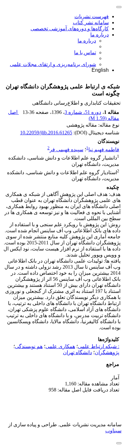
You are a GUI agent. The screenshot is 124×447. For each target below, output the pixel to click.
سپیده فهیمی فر (66, 149)
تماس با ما (85, 52)
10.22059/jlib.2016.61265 (46, 132)
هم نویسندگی (29, 346)
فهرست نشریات (91, 16)
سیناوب (113, 430)
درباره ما (99, 34)
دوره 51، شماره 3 (83, 112)
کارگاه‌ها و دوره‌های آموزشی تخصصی (70, 28)
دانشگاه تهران (77, 352)
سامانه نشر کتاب (91, 22)
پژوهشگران (107, 352)
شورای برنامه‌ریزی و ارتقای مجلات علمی (53, 64)
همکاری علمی (60, 346)
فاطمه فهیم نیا (103, 149)
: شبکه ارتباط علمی (98, 346)
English (100, 70)
